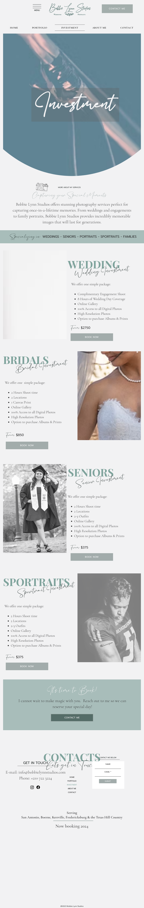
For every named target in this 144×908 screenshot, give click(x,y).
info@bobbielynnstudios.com (42, 772)
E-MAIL (107, 772)
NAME (107, 764)
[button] (37, 6)
